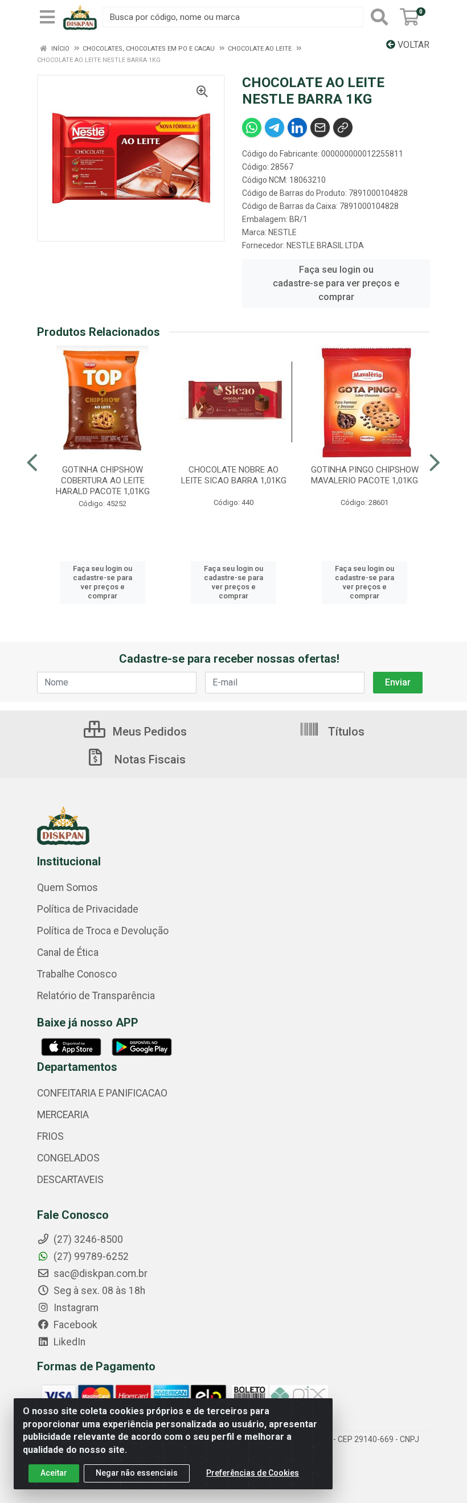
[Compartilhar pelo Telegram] (274, 127)
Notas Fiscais (149, 759)
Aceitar (53, 1472)
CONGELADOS (68, 1158)
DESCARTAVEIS (70, 1179)
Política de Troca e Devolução (103, 931)
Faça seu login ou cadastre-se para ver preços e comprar (336, 283)
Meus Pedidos (148, 731)
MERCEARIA (63, 1114)
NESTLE (282, 232)
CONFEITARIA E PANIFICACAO (102, 1093)
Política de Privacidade (87, 909)
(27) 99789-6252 (90, 1256)
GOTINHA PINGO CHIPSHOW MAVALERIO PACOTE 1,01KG (365, 475)
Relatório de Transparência (96, 995)
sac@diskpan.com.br (99, 1273)
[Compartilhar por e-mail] (320, 127)
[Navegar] (32, 463)
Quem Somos (67, 887)
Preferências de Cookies (252, 1472)
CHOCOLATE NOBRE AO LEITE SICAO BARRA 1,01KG (233, 475)
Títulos (344, 731)
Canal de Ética (68, 952)
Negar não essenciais (137, 1472)
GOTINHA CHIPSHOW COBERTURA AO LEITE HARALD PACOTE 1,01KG (103, 480)
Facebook (74, 1324)
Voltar (412, 44)
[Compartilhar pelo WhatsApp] (251, 127)
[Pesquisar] (379, 17)
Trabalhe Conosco (77, 974)
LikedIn (68, 1342)
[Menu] (47, 17)
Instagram (75, 1307)
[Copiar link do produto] (343, 127)
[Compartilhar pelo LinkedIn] (297, 127)
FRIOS (50, 1136)
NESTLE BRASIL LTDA (325, 245)
